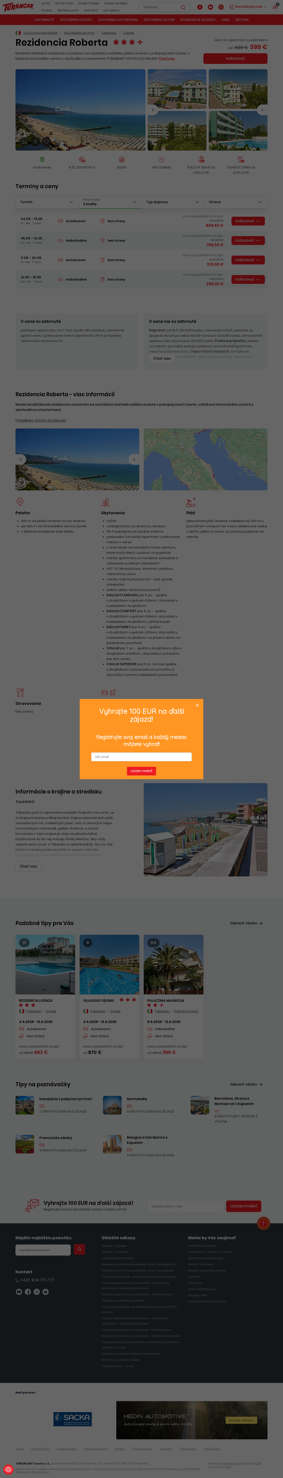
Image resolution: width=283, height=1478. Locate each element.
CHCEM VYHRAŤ (142, 771)
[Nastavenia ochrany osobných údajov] (8, 1470)
